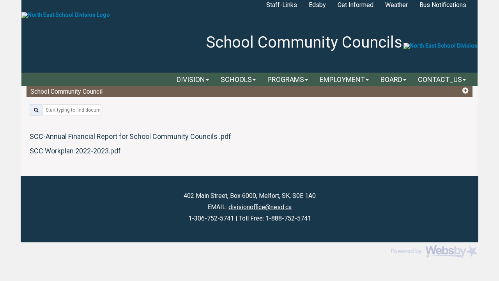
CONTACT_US (440, 79)
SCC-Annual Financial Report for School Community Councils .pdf (130, 136)
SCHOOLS (236, 79)
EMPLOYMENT (342, 79)
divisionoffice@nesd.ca (260, 207)
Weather (396, 5)
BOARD (391, 79)
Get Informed (355, 5)
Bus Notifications (442, 5)
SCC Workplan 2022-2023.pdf (75, 151)
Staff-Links (281, 5)
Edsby (317, 5)
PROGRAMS (285, 79)
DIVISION (191, 79)
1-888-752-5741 (288, 218)
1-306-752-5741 (211, 218)
